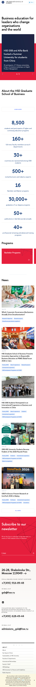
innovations (26, 502)
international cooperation (8, 367)
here (18, 678)
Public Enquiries (6, 672)
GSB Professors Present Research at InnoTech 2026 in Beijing (15, 494)
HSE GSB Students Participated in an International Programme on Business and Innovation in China (17, 405)
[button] (14, 645)
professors (13, 500)
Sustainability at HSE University (11, 656)
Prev (2, 74)
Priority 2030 (5, 365)
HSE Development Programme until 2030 (12, 370)
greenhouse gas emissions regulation (11, 321)
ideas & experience (15, 365)
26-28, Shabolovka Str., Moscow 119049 (16, 571)
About (5, 647)
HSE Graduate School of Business (14, 2)
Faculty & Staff (6, 664)
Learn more (18, 109)
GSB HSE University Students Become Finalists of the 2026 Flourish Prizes (15, 450)
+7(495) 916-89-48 (13, 583)
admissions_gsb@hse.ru (15, 629)
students (24, 411)
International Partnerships (9, 661)
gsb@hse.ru (8, 592)
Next (32, 74)
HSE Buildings (6, 667)
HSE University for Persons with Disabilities (14, 670)
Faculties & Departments (9, 658)
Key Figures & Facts (8, 653)
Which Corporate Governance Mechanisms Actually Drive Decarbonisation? (17, 313)
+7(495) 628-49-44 (13, 616)
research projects (18, 318)
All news (18, 510)
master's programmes (7, 461)
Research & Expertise (7, 318)
